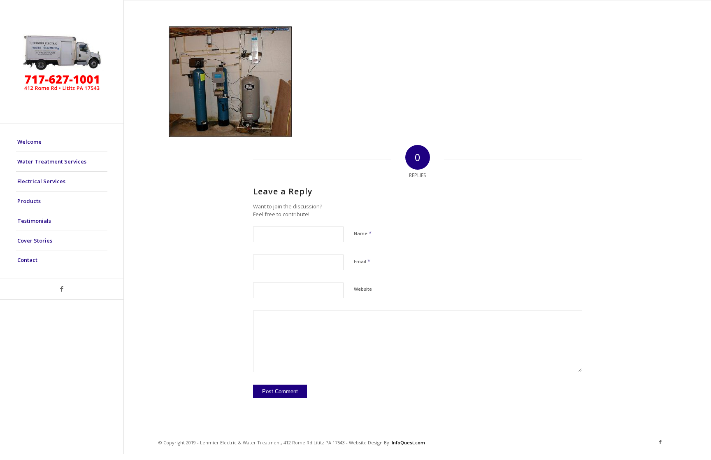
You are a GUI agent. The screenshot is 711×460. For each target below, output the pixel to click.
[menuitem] (61, 142)
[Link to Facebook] (61, 288)
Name (363, 233)
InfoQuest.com (408, 442)
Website (363, 289)
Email (362, 261)
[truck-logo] (61, 61)
